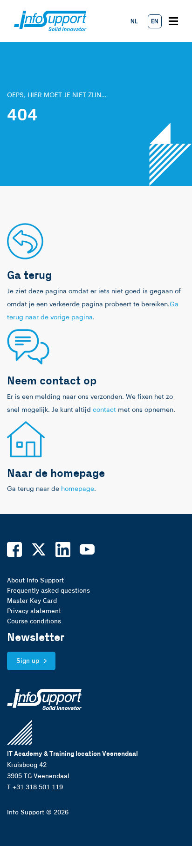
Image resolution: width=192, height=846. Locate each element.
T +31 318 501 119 (35, 787)
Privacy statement (34, 611)
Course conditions (34, 621)
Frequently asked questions (48, 591)
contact (104, 410)
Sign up (27, 661)
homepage (77, 489)
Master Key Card (32, 601)
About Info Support (35, 580)
